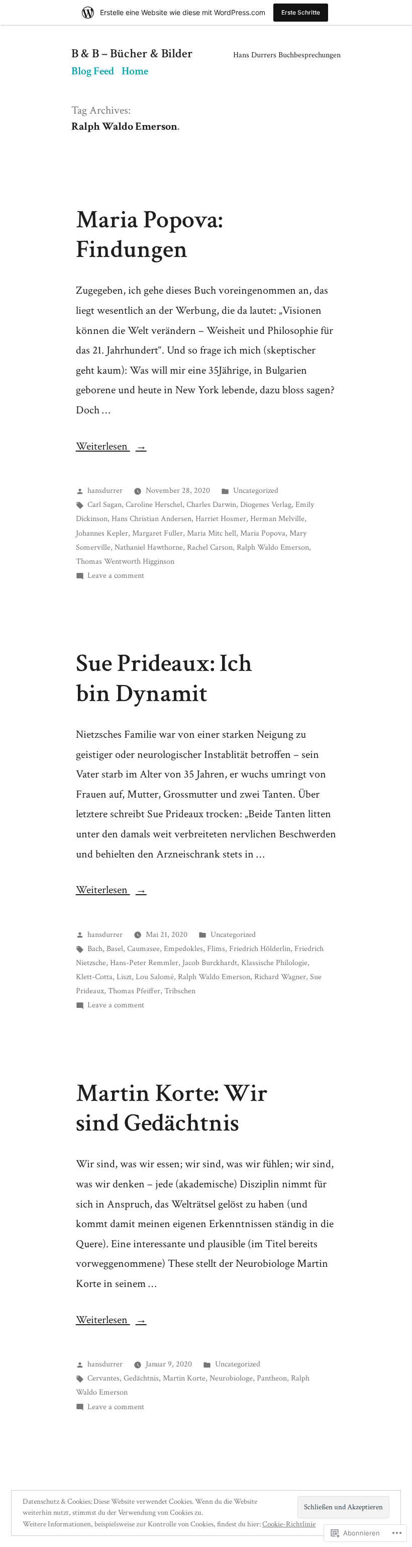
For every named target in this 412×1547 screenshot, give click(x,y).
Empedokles (183, 948)
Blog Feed (92, 71)
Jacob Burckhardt (209, 963)
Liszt (124, 977)
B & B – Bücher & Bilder (132, 54)
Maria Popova (262, 533)
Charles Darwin (211, 504)
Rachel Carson (210, 547)
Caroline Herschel (154, 504)
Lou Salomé (155, 977)
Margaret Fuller (157, 533)
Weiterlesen (103, 446)
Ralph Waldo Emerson (273, 547)
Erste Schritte (300, 12)
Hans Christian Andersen (151, 518)
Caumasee (143, 948)
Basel (115, 948)
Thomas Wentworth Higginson (125, 561)
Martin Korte (184, 1378)
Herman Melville (277, 518)
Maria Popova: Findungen (149, 235)
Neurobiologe (231, 1378)
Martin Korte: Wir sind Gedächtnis (172, 1108)
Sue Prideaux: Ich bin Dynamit (164, 678)
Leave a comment (115, 575)
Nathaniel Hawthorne (149, 547)
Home (135, 71)
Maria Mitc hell (211, 533)
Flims (216, 948)
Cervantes (103, 1378)
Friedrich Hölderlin (259, 948)
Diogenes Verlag (265, 504)
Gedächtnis (141, 1378)
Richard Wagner (280, 977)
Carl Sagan (104, 504)
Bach (94, 948)
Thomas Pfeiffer (134, 991)
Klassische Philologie (274, 963)
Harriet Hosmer (220, 518)
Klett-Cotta (94, 977)
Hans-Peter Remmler (144, 963)
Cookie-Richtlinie (289, 1524)
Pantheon (272, 1378)
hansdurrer (105, 490)
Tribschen (179, 991)
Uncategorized (255, 490)
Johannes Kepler (102, 533)
